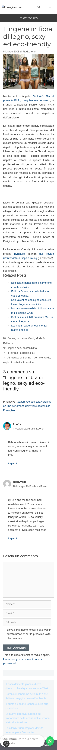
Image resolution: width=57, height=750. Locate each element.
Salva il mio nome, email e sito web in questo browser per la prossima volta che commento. (29, 634)
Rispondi (12, 463)
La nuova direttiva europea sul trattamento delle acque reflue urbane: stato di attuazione (28, 718)
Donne (11, 338)
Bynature (19, 253)
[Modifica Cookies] (6, 744)
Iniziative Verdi (25, 338)
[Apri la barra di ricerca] (38, 7)
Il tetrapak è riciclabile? (21, 352)
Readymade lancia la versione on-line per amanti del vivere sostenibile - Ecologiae (27, 406)
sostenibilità (30, 347)
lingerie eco (14, 347)
